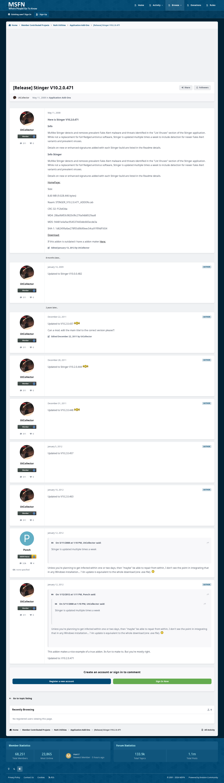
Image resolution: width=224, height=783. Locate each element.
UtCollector (23, 97)
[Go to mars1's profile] (68, 755)
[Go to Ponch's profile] (27, 538)
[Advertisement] (112, 53)
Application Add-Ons (60, 97)
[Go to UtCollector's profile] (14, 97)
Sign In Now (162, 681)
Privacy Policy (14, 777)
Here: (103, 241)
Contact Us (29, 777)
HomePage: (54, 182)
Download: (53, 235)
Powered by (203, 777)
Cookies (41, 777)
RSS (52, 777)
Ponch (27, 550)
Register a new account (61, 681)
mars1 (76, 754)
